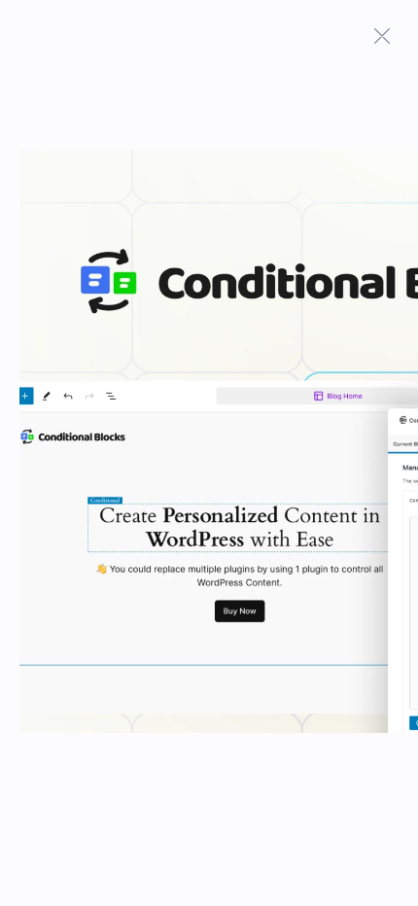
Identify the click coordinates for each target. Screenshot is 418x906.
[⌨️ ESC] (382, 35)
